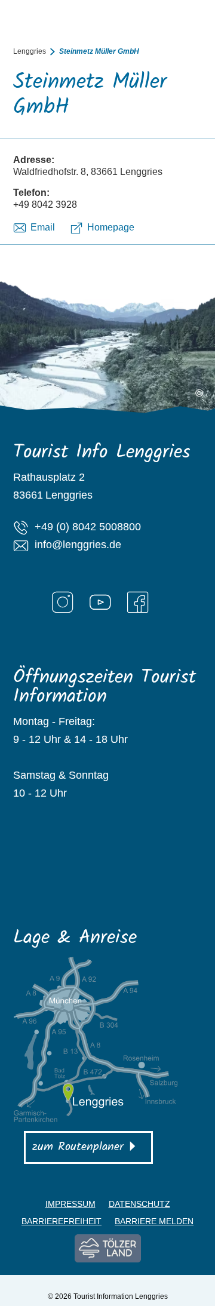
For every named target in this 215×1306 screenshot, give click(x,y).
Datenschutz (139, 1204)
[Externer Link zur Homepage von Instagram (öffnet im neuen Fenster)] (62, 602)
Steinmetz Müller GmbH (99, 51)
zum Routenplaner (78, 1147)
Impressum (70, 1204)
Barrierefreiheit (62, 1221)
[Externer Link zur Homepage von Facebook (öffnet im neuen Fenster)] (138, 602)
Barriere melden (154, 1221)
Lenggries (29, 51)
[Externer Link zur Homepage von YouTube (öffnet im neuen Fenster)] (100, 602)
